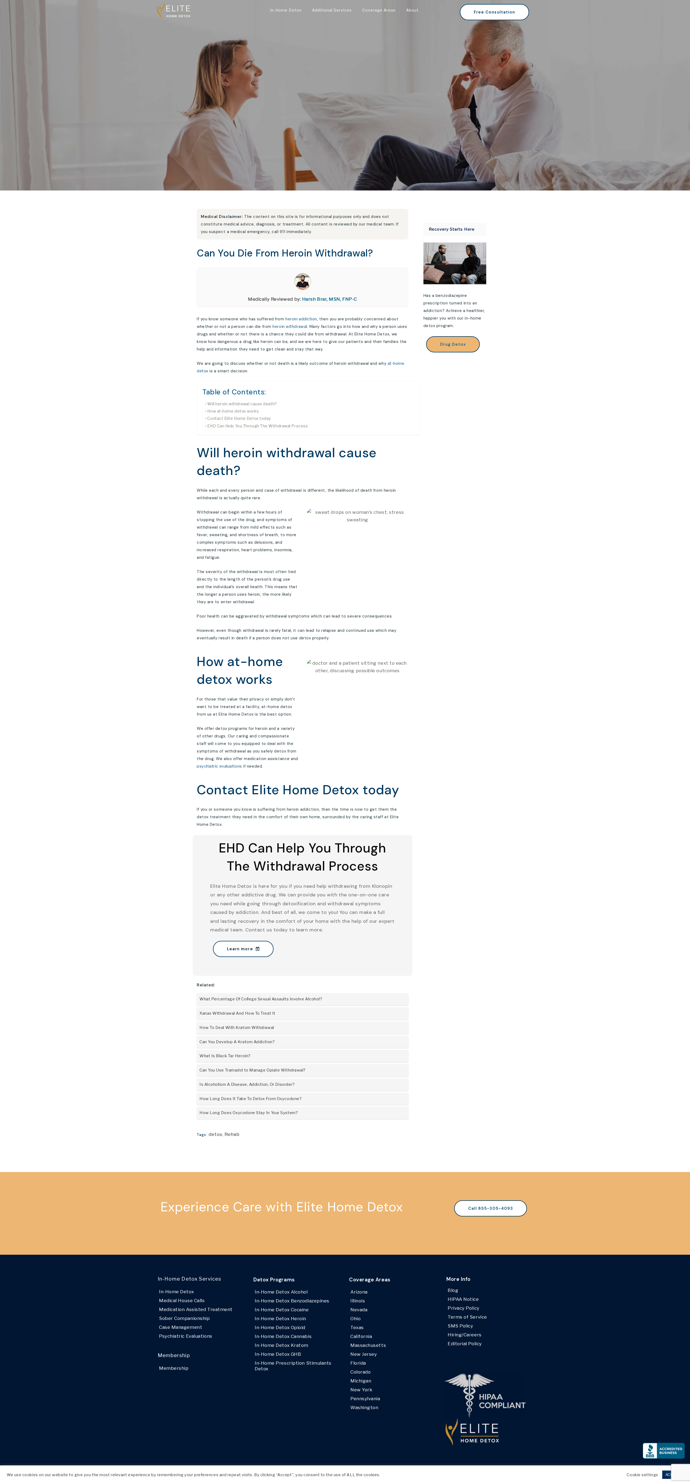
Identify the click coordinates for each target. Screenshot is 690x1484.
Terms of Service (467, 1317)
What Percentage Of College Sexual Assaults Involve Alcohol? (260, 999)
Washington (364, 1407)
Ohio (355, 1318)
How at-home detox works (233, 411)
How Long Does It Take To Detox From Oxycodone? (250, 1098)
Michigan (360, 1381)
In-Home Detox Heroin (280, 1318)
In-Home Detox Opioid (280, 1327)
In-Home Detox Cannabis (283, 1336)
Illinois (357, 1300)
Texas (357, 1327)
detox (215, 1134)
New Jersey (363, 1354)
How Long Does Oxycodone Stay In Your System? (248, 1112)
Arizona (359, 1292)
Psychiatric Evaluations (185, 1336)
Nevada (358, 1309)
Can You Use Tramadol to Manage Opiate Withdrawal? (252, 1070)
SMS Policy (460, 1326)
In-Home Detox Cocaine (282, 1309)
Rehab (232, 1134)
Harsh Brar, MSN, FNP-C (329, 299)
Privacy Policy (463, 1308)
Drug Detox (453, 344)
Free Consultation (494, 12)
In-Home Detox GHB (278, 1354)
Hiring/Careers (465, 1334)
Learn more (240, 949)
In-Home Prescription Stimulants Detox (293, 1365)
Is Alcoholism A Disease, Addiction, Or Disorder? (247, 1084)
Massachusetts (368, 1345)
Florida (358, 1363)
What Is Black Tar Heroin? (225, 1055)
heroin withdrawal (289, 326)
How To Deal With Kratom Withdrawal (236, 1027)
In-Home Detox (176, 1291)
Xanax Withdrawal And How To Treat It (237, 1013)
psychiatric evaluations (219, 766)
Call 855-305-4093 (490, 1208)
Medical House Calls (182, 1300)
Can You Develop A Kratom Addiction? (237, 1041)
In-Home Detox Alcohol (281, 1292)
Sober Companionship (184, 1318)
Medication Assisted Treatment (196, 1309)
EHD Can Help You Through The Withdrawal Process (257, 426)
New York (361, 1389)
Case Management (180, 1327)
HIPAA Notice (463, 1299)
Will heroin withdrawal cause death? (242, 403)
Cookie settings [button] (642, 1474)
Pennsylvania (365, 1398)
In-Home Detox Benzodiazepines (292, 1300)
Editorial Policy (465, 1343)
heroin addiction (301, 319)
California (361, 1336)
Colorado (360, 1372)
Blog (453, 1290)
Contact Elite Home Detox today (239, 418)
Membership (174, 1368)
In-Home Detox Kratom (281, 1345)
